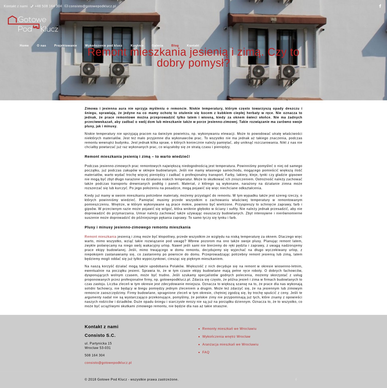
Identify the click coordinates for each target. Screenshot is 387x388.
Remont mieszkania (101, 236)
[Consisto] (33, 23)
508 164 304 (95, 355)
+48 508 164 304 (48, 6)
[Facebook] (380, 6)
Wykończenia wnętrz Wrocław (226, 336)
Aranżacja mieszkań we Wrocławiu (230, 344)
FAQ (205, 352)
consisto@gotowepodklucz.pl (92, 6)
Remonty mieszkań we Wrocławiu (229, 328)
